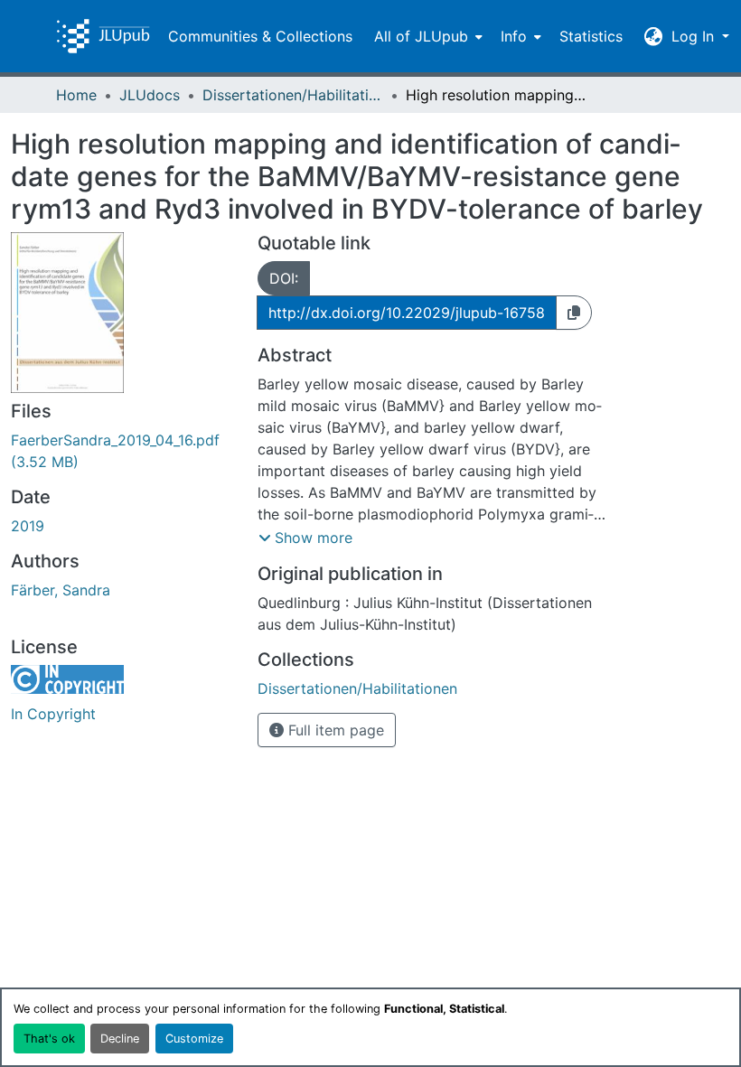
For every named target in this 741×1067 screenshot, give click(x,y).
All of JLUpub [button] (421, 36)
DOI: (283, 278)
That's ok (49, 1038)
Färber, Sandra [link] (60, 590)
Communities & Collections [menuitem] (260, 36)
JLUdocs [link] (149, 95)
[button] (103, 36)
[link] (123, 451)
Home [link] (76, 95)
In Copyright (53, 714)
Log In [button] (694, 36)
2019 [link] (27, 526)
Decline (119, 1038)
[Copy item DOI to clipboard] (574, 312)
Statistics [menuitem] (591, 36)
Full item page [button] (334, 730)
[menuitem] (426, 36)
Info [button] (514, 36)
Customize (194, 1038)
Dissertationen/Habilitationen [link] (292, 95)
